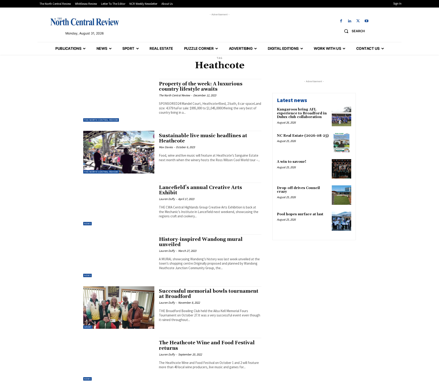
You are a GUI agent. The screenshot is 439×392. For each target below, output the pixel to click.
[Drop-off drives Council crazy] (341, 195)
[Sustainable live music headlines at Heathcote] (118, 152)
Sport (87, 327)
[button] (353, 31)
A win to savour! (291, 162)
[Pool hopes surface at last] (341, 221)
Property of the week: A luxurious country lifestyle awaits (200, 86)
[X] (358, 21)
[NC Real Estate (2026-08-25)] (341, 143)
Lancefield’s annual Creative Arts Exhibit (200, 190)
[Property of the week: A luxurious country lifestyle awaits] (118, 100)
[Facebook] (341, 21)
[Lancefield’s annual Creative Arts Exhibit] (118, 204)
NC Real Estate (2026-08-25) (303, 136)
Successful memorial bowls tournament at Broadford (208, 294)
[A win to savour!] (341, 169)
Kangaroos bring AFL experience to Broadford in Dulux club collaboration (302, 113)
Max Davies (166, 147)
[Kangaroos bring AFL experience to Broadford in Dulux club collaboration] (341, 116)
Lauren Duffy (167, 199)
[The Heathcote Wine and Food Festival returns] (118, 359)
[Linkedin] (349, 21)
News (87, 223)
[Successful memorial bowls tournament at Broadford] (118, 307)
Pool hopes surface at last (300, 214)
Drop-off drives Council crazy (298, 190)
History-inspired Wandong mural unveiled (201, 242)
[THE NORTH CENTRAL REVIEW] (84, 21)
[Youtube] (367, 21)
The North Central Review (101, 119)
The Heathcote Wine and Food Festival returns (207, 345)
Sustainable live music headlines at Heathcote (203, 138)
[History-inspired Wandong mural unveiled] (118, 255)
